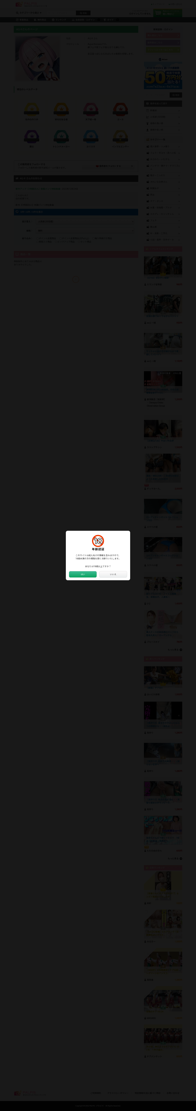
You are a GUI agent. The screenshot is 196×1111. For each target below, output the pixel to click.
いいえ (113, 574)
